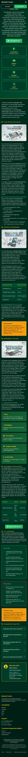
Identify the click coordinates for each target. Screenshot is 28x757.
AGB (3, 752)
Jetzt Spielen (20, 6)
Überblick (4, 707)
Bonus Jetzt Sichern (15, 526)
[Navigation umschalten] (25, 2)
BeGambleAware (5, 734)
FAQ (2, 714)
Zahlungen (4, 709)
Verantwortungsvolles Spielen (20, 752)
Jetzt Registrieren (15, 40)
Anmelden (7, 6)
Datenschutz (8, 752)
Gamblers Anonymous (6, 732)
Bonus (3, 713)
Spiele (3, 711)
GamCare (4, 730)
